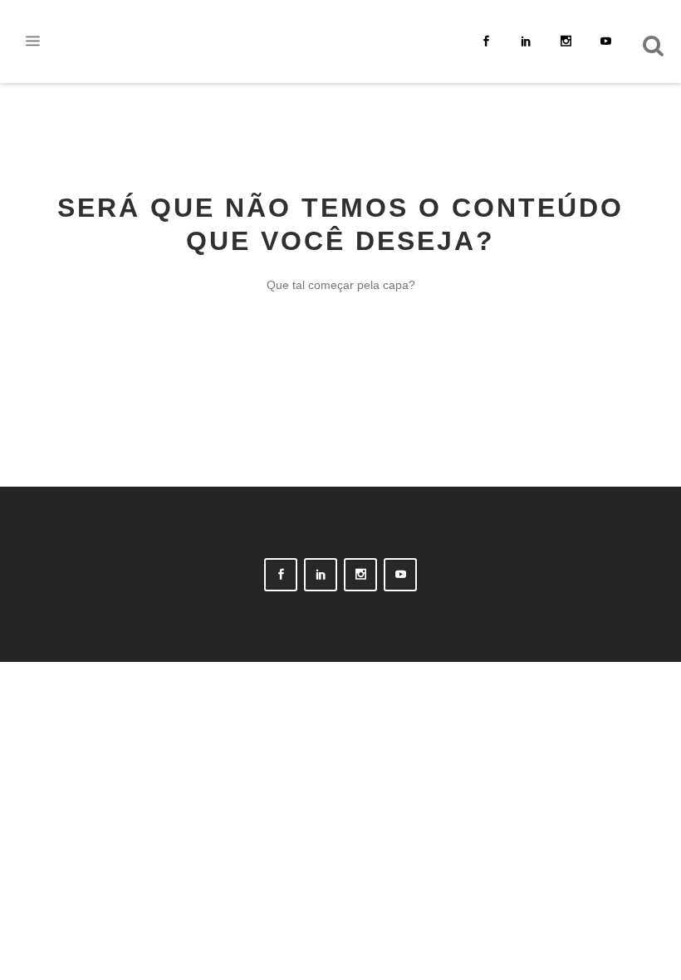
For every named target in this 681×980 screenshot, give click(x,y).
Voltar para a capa (340, 363)
